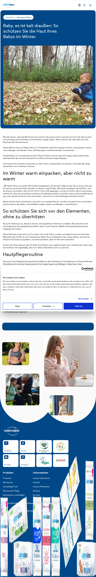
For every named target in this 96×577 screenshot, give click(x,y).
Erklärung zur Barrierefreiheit (52, 511)
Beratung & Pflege (24, 17)
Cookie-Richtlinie (64, 503)
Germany (10, 518)
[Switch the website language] (79, 5)
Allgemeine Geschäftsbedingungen (18, 511)
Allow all (78, 306)
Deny (17, 306)
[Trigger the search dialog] (84, 5)
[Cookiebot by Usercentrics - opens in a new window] (83, 269)
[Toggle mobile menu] (90, 5)
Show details (83, 299)
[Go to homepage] (9, 5)
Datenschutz (47, 503)
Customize (46, 306)
